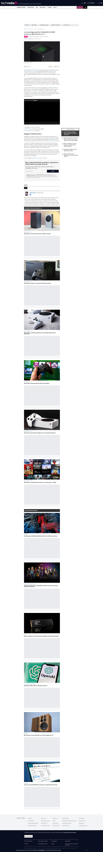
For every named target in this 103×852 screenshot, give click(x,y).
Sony (32, 90)
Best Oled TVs (55, 823)
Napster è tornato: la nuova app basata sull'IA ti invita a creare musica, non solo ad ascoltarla (71, 139)
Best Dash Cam (82, 820)
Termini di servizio (40, 174)
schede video (33, 127)
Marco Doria (31, 36)
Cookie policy (67, 841)
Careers (53, 843)
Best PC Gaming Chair (45, 825)
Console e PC (30, 28)
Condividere (28, 66)
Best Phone (55, 818)
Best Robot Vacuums (83, 825)
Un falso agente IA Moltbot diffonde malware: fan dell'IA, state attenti (70, 133)
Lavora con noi (66, 25)
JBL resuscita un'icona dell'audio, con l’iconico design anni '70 (71, 155)
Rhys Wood (37, 36)
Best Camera (81, 818)
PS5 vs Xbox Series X (29, 130)
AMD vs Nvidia (28, 129)
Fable (47, 140)
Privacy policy (54, 841)
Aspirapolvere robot (44, 25)
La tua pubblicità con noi (43, 843)
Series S (33, 71)
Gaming (25, 28)
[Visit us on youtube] (92, 3)
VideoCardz (51, 71)
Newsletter (57, 66)
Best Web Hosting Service (33, 823)
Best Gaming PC (44, 823)
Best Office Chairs (65, 825)
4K (57, 146)
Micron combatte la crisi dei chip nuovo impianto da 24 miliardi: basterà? (70, 145)
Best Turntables (65, 818)
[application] (42, 112)
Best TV (54, 820)
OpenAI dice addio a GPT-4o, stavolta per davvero (70, 150)
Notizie (25, 36)
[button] (100, 3)
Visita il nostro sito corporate (70, 832)
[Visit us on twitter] (90, 3)
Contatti (49, 7)
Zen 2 (30, 89)
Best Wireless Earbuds (66, 823)
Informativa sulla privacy (30, 175)
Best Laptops (43, 818)
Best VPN (30, 818)
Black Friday (34, 25)
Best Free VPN (31, 820)
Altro (54, 7)
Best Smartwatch (56, 825)
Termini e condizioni (28, 841)
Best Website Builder (32, 825)
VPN (37, 7)
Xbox (36, 28)
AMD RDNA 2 (54, 87)
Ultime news (30, 7)
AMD (37, 70)
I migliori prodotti (21, 7)
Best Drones (81, 823)
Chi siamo (26, 843)
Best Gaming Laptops (45, 820)
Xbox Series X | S (41, 28)
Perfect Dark (51, 140)
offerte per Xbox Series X (38, 158)
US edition (41, 850)
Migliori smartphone (56, 25)
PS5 (38, 87)
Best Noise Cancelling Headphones (69, 820)
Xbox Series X (27, 71)
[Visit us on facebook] (88, 3)
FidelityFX (32, 70)
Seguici (51, 66)
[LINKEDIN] (31, 194)
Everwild (57, 140)
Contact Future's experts (43, 841)
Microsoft (36, 90)
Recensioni (43, 7)
